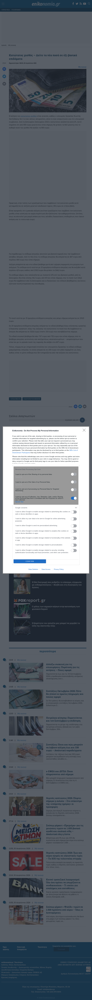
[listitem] (46, 469)
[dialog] (46, 500)
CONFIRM (30, 561)
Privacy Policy (59, 569)
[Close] (85, 431)
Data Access (46, 569)
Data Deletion (33, 569)
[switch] (74, 474)
